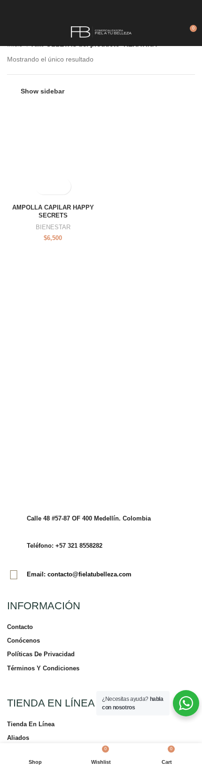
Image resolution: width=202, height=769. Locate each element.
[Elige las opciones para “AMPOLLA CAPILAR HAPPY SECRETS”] (45, 186)
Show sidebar (42, 91)
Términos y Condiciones (43, 668)
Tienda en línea (30, 724)
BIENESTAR (53, 227)
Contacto (20, 626)
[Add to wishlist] (61, 186)
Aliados (18, 737)
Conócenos (23, 640)
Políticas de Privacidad (41, 654)
